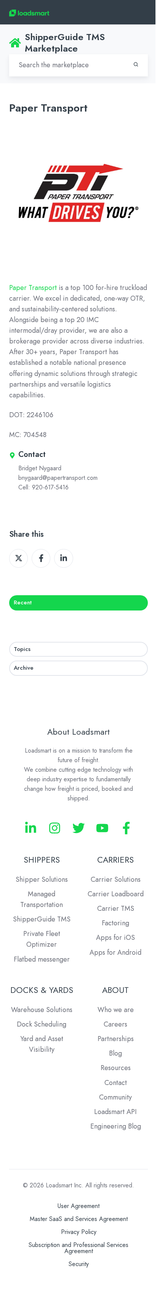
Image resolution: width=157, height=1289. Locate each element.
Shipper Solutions (42, 879)
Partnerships (116, 1039)
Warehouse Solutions (41, 1010)
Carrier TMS (115, 908)
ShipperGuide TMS (41, 919)
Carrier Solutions (116, 879)
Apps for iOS (115, 937)
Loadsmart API (115, 1112)
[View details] (30, 828)
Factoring (115, 923)
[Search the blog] (136, 64)
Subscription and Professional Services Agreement (78, 1247)
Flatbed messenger (42, 959)
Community (115, 1097)
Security (79, 1264)
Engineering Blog (115, 1126)
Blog (115, 1053)
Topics (22, 649)
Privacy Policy (78, 1231)
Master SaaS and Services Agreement (79, 1219)
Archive (24, 668)
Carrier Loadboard (116, 894)
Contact (115, 1083)
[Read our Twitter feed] (78, 828)
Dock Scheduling (41, 1024)
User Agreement (78, 1206)
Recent (23, 602)
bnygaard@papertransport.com (58, 477)
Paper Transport (33, 288)
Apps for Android (115, 952)
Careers (115, 1024)
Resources (116, 1068)
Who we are (116, 1010)
